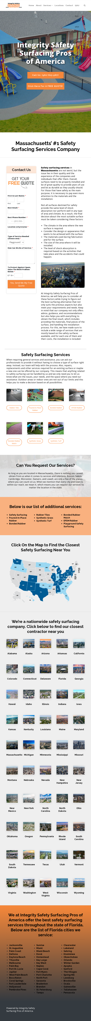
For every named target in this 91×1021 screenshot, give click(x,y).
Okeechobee (71, 957)
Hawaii (12, 704)
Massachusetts (14, 755)
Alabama (12, 653)
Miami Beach (43, 951)
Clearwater (70, 945)
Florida (62, 679)
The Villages (70, 972)
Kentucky (29, 729)
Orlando (68, 960)
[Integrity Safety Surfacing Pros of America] (14, 5)
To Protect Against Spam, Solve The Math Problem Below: (19, 269)
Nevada (45, 780)
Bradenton (42, 983)
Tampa (40, 992)
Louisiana (45, 729)
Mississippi (62, 755)
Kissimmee (69, 954)
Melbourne (15, 963)
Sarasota (41, 980)
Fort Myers (41, 972)
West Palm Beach (18, 975)
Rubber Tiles (14, 408)
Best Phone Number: (18, 217)
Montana (12, 780)
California (79, 653)
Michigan (29, 755)
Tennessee (29, 864)
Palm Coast (15, 951)
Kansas (12, 729)
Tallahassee (70, 989)
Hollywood (15, 986)
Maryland (79, 729)
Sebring (68, 951)
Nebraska (29, 780)
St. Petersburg (44, 989)
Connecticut (29, 679)
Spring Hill (69, 975)
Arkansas (62, 653)
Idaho (29, 704)
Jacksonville (15, 945)
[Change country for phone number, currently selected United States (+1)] (10, 221)
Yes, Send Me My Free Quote (21, 284)
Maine (62, 729)
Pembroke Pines (17, 989)
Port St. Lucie (16, 969)
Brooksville (70, 980)
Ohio (78, 808)
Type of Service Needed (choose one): (18, 237)
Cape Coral (42, 969)
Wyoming (79, 892)
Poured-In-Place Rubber (35, 409)
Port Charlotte (44, 975)
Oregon (29, 836)
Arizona (45, 653)
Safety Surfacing (18, 515)
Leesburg (69, 978)
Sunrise (40, 945)
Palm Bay (14, 966)
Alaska (28, 653)
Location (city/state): (18, 227)
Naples (40, 966)
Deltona (13, 954)
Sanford (68, 969)
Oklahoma (12, 836)
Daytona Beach (17, 957)
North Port (41, 978)
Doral (39, 954)
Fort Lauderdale (17, 983)
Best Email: (13, 208)
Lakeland (69, 948)
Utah (62, 864)
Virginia (12, 892)
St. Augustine (16, 948)
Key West (41, 963)
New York (29, 808)
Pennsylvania (47, 836)
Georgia (79, 679)
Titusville (14, 960)
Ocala (67, 983)
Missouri (79, 755)
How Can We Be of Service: (20, 248)
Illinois (45, 704)
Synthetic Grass (35, 441)
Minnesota (45, 755)
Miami (39, 948)
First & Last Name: (17, 196)
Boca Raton (15, 978)
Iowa (79, 704)
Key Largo (41, 960)
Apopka (68, 966)
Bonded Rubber (56, 408)
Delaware (45, 679)
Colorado (12, 679)
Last (18, 203)
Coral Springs (16, 980)
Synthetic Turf (56, 441)
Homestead (42, 957)
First (9, 203)
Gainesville (70, 986)
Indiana (62, 704)
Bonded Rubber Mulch (14, 442)
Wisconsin (62, 892)
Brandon (40, 986)
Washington (29, 892)
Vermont (79, 864)
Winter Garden (71, 963)
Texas (45, 864)
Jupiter (13, 972)
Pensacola (69, 992)
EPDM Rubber (76, 408)
